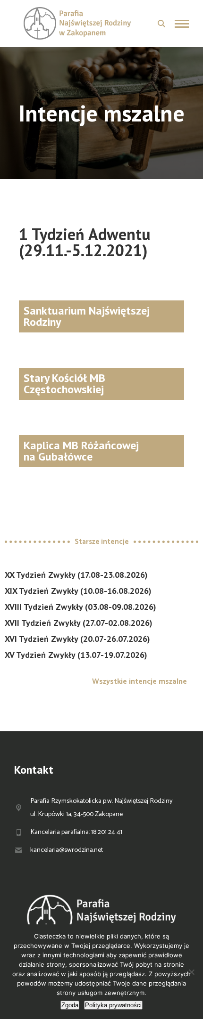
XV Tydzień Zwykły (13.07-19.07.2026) (76, 654)
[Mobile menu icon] (182, 24)
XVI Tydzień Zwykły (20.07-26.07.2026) (77, 638)
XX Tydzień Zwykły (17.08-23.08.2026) (76, 574)
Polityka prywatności (113, 1005)
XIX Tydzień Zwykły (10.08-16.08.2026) (78, 590)
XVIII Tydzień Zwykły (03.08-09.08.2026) (80, 606)
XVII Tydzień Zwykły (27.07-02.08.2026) (78, 622)
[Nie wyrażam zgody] (191, 972)
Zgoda (69, 1005)
